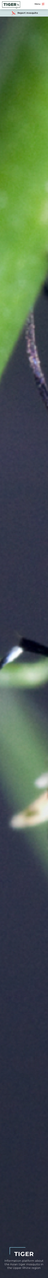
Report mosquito (27, 13)
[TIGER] (10, 4)
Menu (37, 4)
